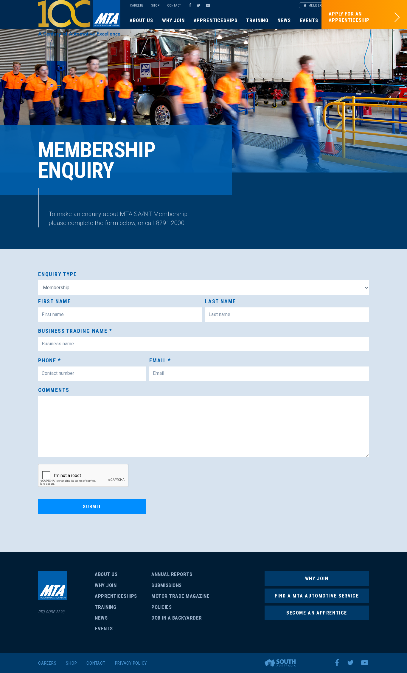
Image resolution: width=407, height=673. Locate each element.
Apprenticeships (215, 20)
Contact (174, 5)
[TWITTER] (199, 5)
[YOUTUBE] (209, 5)
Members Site (319, 5)
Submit (92, 506)
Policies (161, 607)
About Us (141, 20)
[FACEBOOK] (190, 5)
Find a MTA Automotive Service (317, 596)
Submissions (166, 585)
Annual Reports (171, 574)
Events (309, 20)
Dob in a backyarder (176, 618)
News (284, 20)
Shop (155, 5)
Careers (137, 5)
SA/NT (79, 18)
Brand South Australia (280, 663)
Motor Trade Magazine (180, 596)
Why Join (173, 20)
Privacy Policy (131, 663)
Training (257, 20)
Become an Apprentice (316, 613)
